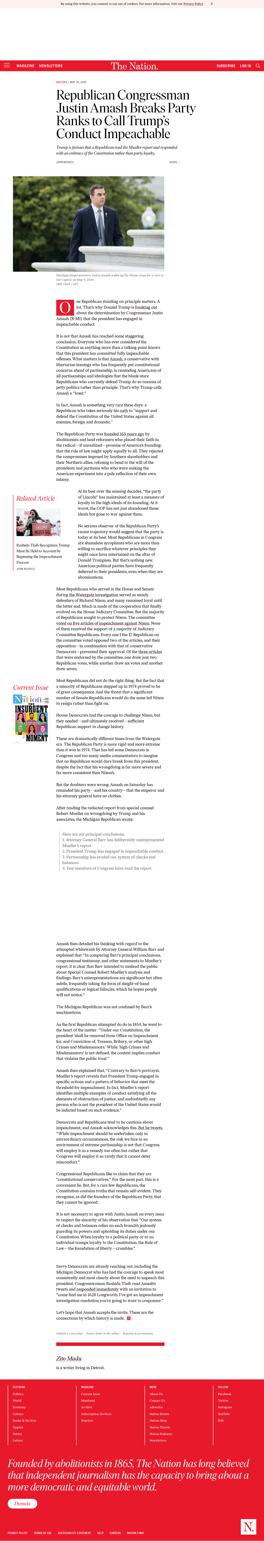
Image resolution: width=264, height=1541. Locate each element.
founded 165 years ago (124, 434)
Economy (19, 1407)
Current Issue (90, 1394)
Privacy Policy (193, 4)
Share (173, 162)
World (17, 1400)
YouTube (224, 1414)
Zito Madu (69, 1358)
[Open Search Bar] (258, 66)
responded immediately (98, 1289)
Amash (116, 358)
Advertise (156, 1407)
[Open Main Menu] (7, 65)
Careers (115, 1533)
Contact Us (157, 1400)
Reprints (87, 1420)
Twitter (223, 1400)
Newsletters (51, 65)
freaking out (146, 307)
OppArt (18, 1427)
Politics (61, 82)
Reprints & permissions (138, 1333)
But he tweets (150, 1127)
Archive (86, 1407)
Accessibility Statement (74, 1533)
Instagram (225, 1407)
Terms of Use (43, 1533)
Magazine (25, 65)
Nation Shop (158, 1420)
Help (100, 1533)
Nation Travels (160, 1427)
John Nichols (65, 162)
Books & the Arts (24, 1420)
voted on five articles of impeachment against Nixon (102, 623)
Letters (18, 1440)
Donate (22, 1503)
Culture (18, 1414)
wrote (127, 819)
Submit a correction (69, 1333)
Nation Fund (135, 1533)
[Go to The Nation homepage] (134, 65)
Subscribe (226, 65)
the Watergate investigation (93, 594)
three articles (150, 651)
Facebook (224, 1394)
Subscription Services (96, 1414)
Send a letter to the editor (102, 1333)
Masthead (88, 1400)
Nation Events (159, 1414)
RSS (221, 1420)
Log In (245, 65)
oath (124, 410)
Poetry (17, 1434)
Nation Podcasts (161, 1434)
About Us (156, 1394)
